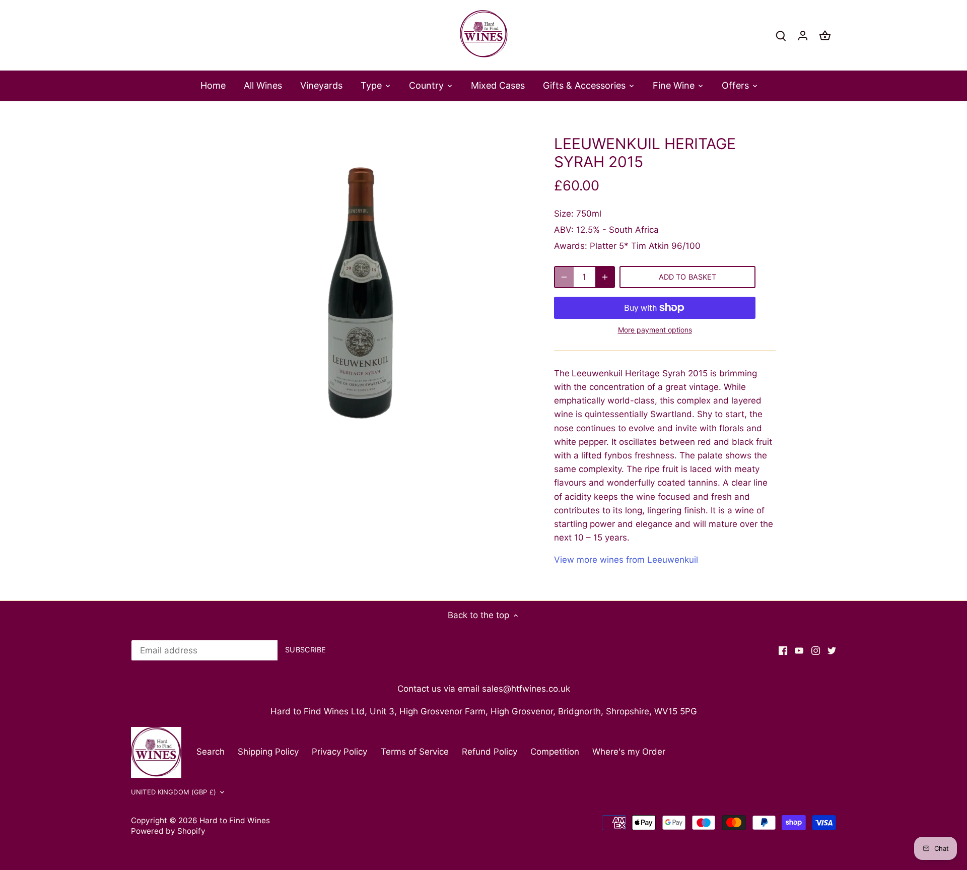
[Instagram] (815, 651)
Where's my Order (628, 752)
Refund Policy (489, 752)
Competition (554, 752)
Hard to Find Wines (234, 820)
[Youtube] (799, 651)
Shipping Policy (268, 752)
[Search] (781, 35)
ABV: (564, 230)
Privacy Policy (339, 752)
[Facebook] (783, 651)
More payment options (655, 329)
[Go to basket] (825, 35)
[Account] (803, 35)
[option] (360, 293)
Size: (564, 214)
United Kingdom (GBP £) (173, 792)
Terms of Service (415, 752)
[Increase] (604, 277)
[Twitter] (831, 651)
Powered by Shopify (168, 831)
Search (210, 752)
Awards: (570, 246)
